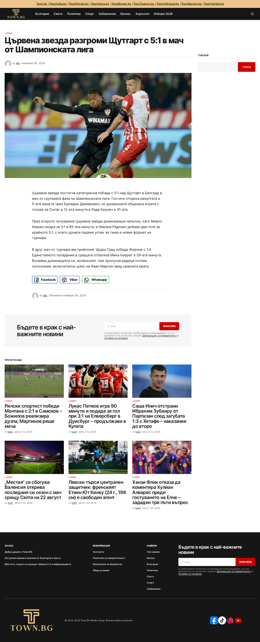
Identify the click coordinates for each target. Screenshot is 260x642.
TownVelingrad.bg (168, 3)
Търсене (203, 55)
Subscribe (169, 326)
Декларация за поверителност (160, 335)
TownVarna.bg (100, 3)
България (152, 564)
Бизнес (151, 558)
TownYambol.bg (214, 3)
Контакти (98, 551)
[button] (252, 13)
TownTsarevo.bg (144, 3)
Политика (152, 570)
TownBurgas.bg (121, 3)
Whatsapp (99, 280)
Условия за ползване (116, 338)
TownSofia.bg (58, 3)
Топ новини (153, 551)
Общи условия (101, 570)
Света (150, 576)
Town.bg (42, 3)
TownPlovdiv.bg (79, 3)
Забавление (154, 588)
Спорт (9, 33)
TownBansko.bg (191, 3)
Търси (246, 67)
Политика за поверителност (109, 558)
